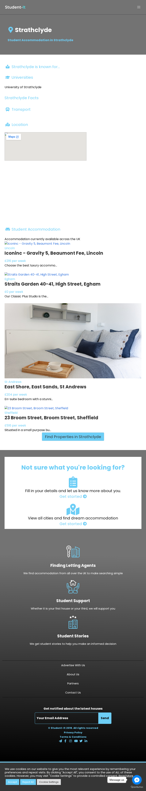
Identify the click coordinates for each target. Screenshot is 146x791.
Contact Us (73, 692)
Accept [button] (12, 782)
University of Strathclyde (23, 87)
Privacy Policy (73, 732)
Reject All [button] (28, 782)
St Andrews (13, 382)
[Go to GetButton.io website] (137, 787)
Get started (71, 496)
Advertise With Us (73, 665)
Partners (73, 683)
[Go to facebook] (137, 780)
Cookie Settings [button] (49, 782)
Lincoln (10, 248)
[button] (139, 7)
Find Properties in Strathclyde (73, 436)
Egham (10, 279)
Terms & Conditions (73, 736)
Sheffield (11, 413)
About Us (73, 674)
